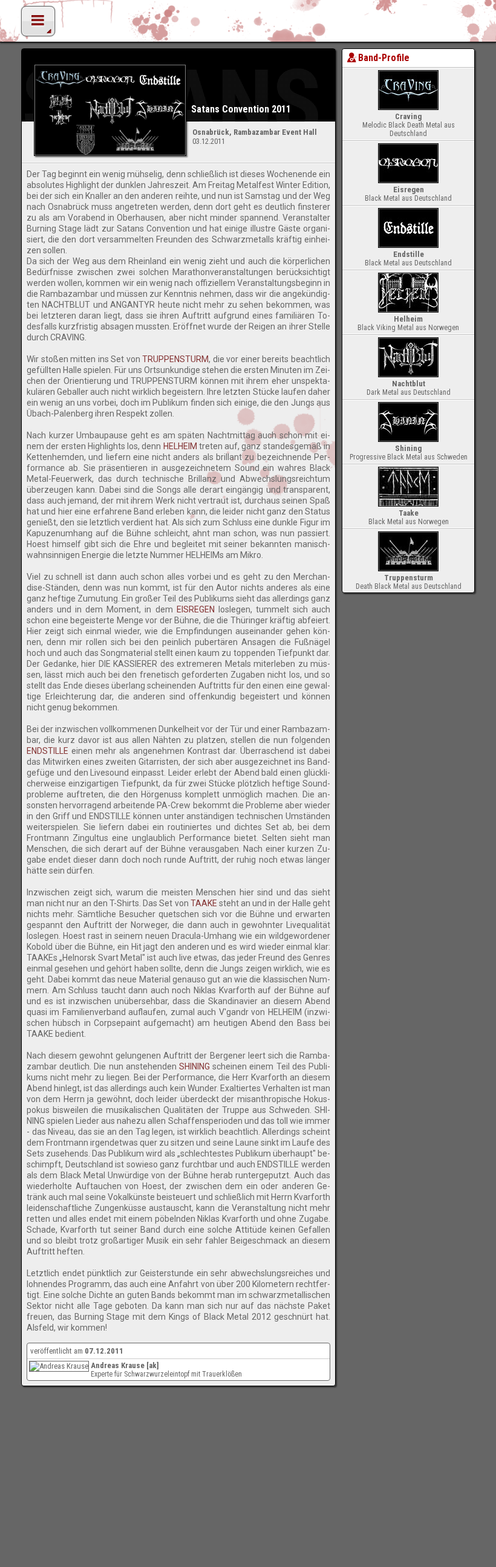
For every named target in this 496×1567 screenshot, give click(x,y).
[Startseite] (248, 24)
